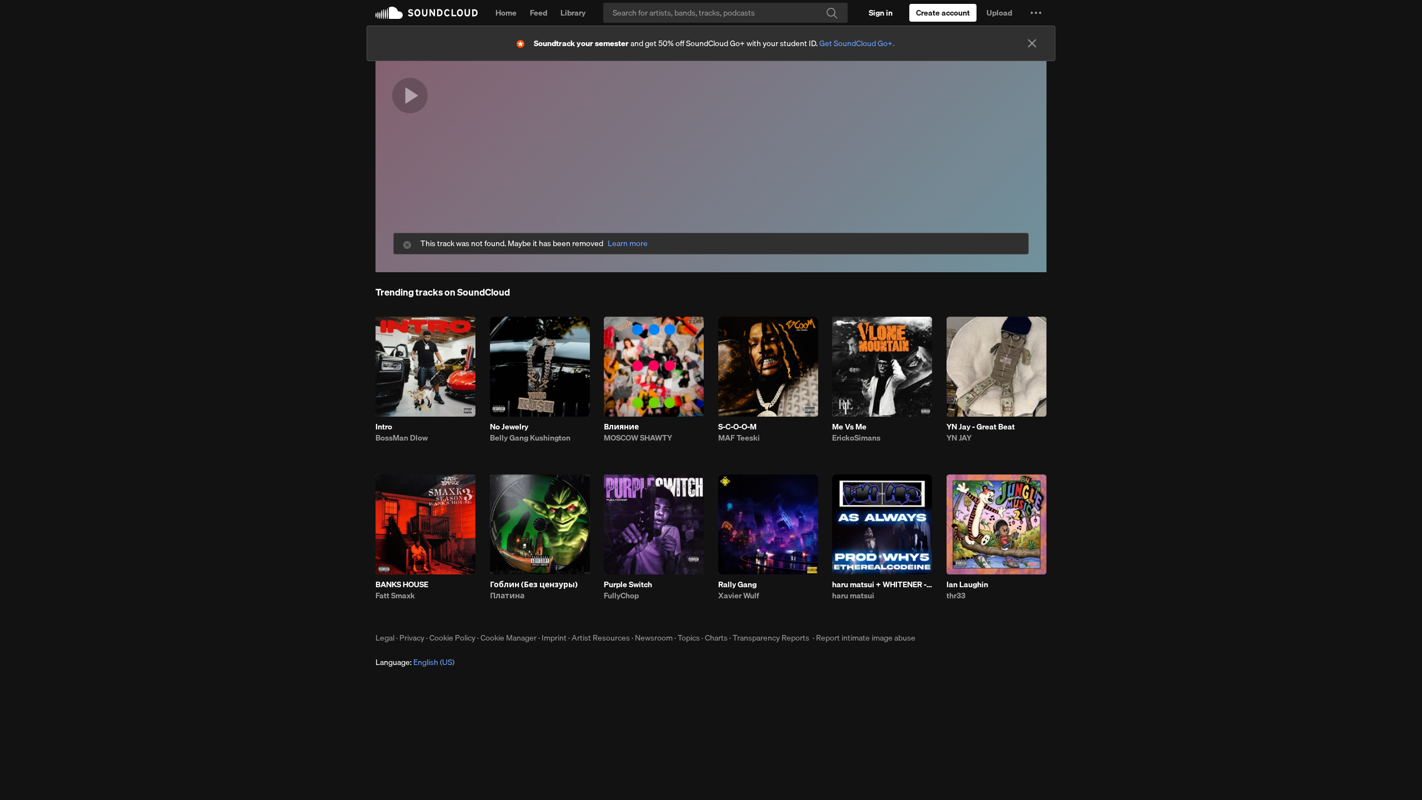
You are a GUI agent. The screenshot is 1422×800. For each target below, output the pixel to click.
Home (506, 13)
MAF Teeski (739, 437)
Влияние (621, 426)
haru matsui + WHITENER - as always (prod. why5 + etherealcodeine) (882, 584)
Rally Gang (737, 584)
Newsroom (654, 638)
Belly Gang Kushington (530, 437)
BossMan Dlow (401, 437)
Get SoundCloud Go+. (856, 43)
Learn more (628, 243)
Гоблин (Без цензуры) (534, 584)
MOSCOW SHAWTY (638, 437)
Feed (538, 13)
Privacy (411, 638)
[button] (1036, 13)
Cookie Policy (452, 638)
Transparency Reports (771, 638)
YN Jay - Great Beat (981, 426)
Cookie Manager (508, 638)
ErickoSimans (856, 437)
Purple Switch (628, 584)
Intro (383, 426)
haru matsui (853, 595)
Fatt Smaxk (395, 595)
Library (572, 13)
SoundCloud (426, 13)
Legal (384, 638)
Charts (716, 638)
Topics (689, 638)
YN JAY (959, 437)
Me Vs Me (849, 426)
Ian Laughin (967, 584)
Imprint (554, 638)
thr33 (956, 595)
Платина (507, 595)
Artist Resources (601, 638)
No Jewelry (509, 426)
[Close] (1032, 43)
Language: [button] (414, 662)
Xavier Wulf (738, 595)
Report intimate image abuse (865, 638)
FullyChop (621, 595)
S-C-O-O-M (737, 426)
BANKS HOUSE (401, 584)
